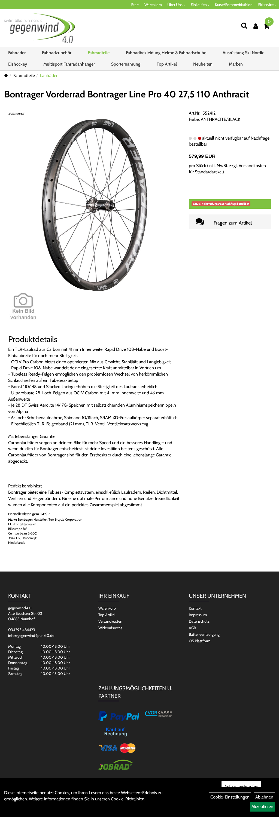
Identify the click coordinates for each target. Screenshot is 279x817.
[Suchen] (244, 25)
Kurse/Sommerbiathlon (234, 4)
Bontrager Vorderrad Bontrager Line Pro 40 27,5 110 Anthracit (126, 94)
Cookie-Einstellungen (230, 797)
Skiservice (266, 4)
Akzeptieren (262, 806)
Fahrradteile (99, 52)
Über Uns (175, 4)
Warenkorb (153, 4)
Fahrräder (17, 52)
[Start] (6, 75)
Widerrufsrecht (110, 627)
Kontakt (195, 608)
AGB (192, 627)
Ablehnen (264, 797)
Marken (236, 64)
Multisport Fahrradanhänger (69, 64)
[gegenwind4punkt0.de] (39, 28)
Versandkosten (110, 621)
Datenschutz (199, 621)
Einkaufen (199, 4)
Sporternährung (125, 64)
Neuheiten (203, 64)
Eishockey (17, 64)
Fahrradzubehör (56, 52)
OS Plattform (199, 640)
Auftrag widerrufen (241, 786)
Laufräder (48, 75)
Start (135, 4)
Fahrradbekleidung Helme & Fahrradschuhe (166, 52)
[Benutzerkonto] (256, 26)
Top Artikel (167, 64)
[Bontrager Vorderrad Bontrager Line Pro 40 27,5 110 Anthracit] (94, 204)
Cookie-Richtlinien (127, 798)
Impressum (198, 614)
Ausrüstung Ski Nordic (243, 52)
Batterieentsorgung (204, 634)
